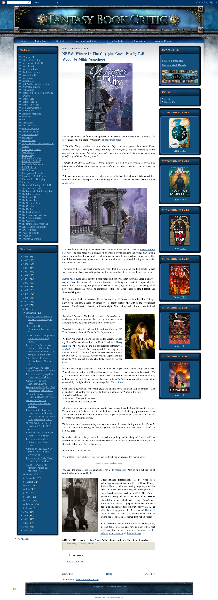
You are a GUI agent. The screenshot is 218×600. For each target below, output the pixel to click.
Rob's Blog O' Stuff (31, 161)
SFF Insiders (28, 170)
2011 (25, 515)
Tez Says (26, 182)
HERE (89, 473)
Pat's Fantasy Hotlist (31, 149)
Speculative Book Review (34, 176)
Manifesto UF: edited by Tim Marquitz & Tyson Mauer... (40, 353)
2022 (25, 271)
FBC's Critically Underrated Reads (174, 63)
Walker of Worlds (30, 232)
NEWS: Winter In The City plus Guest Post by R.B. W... (39, 426)
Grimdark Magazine (31, 113)
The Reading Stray (31, 211)
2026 (25, 256)
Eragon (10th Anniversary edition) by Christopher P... (40, 346)
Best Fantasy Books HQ (33, 62)
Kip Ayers (95, 540)
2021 (25, 275)
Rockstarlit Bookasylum (33, 164)
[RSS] (14, 589)
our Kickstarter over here (88, 456)
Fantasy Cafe (28, 98)
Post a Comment (75, 561)
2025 (25, 260)
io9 (23, 119)
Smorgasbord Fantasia (32, 173)
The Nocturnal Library (33, 203)
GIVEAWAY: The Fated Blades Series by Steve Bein (40, 369)
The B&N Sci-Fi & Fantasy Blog (38, 191)
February (30, 504)
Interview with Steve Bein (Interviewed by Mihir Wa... (40, 411)
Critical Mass (28, 80)
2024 (25, 264)
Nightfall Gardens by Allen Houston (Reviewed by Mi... (40, 395)
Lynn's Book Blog (30, 134)
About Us (168, 99)
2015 (25, 297)
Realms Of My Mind (32, 158)
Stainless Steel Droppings (34, 179)
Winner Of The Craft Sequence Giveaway (36, 382)
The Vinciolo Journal (32, 217)
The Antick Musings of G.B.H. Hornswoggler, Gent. (37, 186)
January (29, 507)
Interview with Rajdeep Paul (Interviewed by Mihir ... (39, 375)
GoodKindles (28, 110)
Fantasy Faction (29, 101)
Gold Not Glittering (31, 107)
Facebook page (134, 533)
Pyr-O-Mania (28, 152)
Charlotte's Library (31, 72)
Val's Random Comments (34, 226)
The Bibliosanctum (31, 194)
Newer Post (67, 573)
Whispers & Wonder (31, 238)
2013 (25, 305)
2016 (25, 294)
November (31, 312)
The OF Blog (28, 205)
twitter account (116, 533)
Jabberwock (27, 122)
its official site (119, 469)
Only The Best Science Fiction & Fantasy (38, 145)
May (28, 492)
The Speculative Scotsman (34, 214)
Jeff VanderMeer (29, 125)
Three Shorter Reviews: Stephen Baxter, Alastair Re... (38, 361)
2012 (25, 511)
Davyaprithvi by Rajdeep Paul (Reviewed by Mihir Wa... (40, 389)
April (28, 496)
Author (71, 278)
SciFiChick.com (29, 167)
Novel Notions (29, 140)
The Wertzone (28, 220)
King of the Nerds (30, 128)
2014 (25, 301)
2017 (25, 290)
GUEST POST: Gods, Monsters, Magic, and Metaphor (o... (37, 467)
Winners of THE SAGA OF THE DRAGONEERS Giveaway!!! (39, 451)
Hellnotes (26, 116)
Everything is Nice (31, 86)
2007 (25, 530)
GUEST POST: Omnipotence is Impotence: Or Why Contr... (40, 338)
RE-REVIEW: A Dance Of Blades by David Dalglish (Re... (39, 319)
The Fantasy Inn (29, 199)
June (28, 489)
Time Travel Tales (114, 382)
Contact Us (169, 101)
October (30, 474)
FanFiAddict (28, 89)
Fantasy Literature (30, 104)
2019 (25, 282)
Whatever (26, 235)
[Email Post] (100, 543)
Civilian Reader (29, 74)
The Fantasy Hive (30, 197)
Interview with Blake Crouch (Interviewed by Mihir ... (40, 460)
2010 (25, 519)
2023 (25, 267)
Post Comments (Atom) (87, 579)
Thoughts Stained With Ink (35, 223)
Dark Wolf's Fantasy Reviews (36, 83)
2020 (25, 279)
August (29, 481)
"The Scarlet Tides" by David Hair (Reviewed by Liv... (40, 418)
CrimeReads (27, 77)
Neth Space (27, 137)
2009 (25, 522)
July (28, 485)
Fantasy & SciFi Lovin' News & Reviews (37, 94)
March (29, 500)
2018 (25, 286)
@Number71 (28, 57)
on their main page (111, 139)
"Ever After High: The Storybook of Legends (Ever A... (40, 329)
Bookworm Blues (30, 68)
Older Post (150, 573)
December (31, 309)
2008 (25, 526)
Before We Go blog (31, 60)
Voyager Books (29, 229)
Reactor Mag (28, 155)
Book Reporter (29, 66)
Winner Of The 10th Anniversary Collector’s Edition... (38, 403)
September (31, 478)
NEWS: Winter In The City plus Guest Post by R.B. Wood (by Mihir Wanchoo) (103, 56)
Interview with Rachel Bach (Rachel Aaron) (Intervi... (39, 434)
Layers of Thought (31, 131)
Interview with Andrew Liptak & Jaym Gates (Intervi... (37, 442)
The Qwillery (28, 208)
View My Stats (22, 538)
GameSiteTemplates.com (114, 597)
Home (109, 573)
